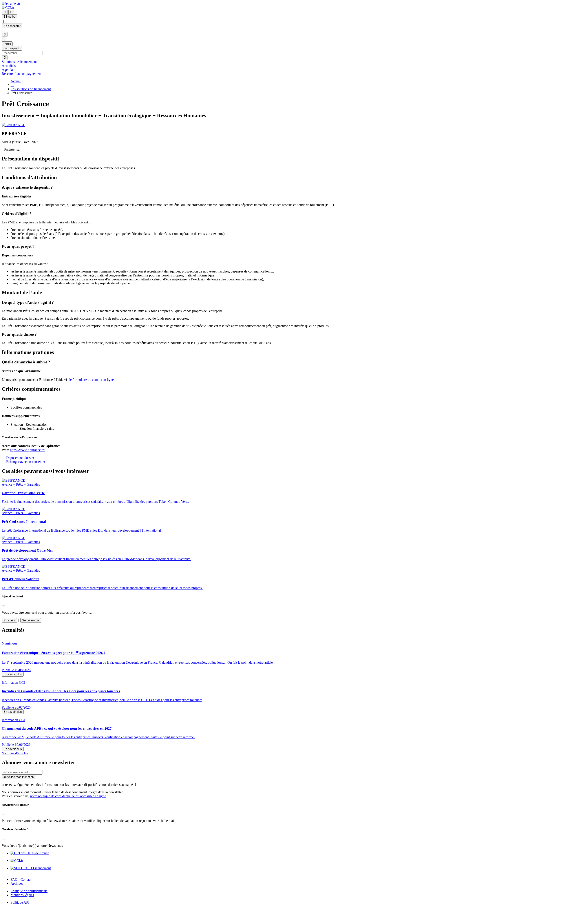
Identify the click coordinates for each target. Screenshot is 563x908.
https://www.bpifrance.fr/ (27, 450)
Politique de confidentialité (29, 891)
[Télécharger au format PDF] (3, 149)
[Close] (3, 606)
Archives (17, 883)
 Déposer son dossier (18, 458)
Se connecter (12, 26)
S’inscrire (9, 16)
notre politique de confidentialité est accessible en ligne (68, 796)
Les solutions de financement (31, 89)
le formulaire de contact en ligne (91, 379)
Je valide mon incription (19, 777)
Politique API (20, 902)
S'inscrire (9, 620)
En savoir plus (13, 674)
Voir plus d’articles (15, 753)
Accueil (16, 81)
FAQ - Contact (21, 879)
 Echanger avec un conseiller (23, 462)
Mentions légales (22, 895)
